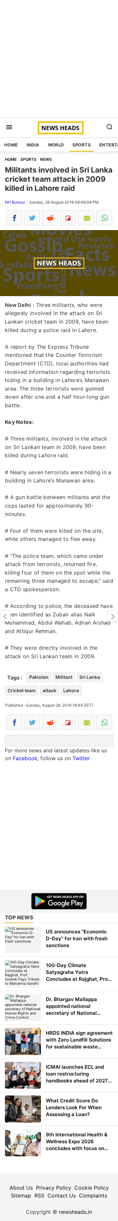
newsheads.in (75, 1212)
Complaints (93, 1195)
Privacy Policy (53, 1187)
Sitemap (21, 1195)
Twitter (81, 758)
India (33, 144)
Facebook (25, 758)
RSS (39, 1195)
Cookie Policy (91, 1187)
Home (11, 144)
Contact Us (62, 1195)
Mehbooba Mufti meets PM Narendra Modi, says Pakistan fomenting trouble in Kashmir (5, 616)
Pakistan (39, 677)
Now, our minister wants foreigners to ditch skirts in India (113, 616)
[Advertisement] (59, 59)
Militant (63, 677)
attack (49, 690)
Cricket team (22, 690)
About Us (21, 1187)
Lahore (71, 690)
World (56, 144)
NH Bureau (15, 202)
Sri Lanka (89, 677)
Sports (81, 144)
